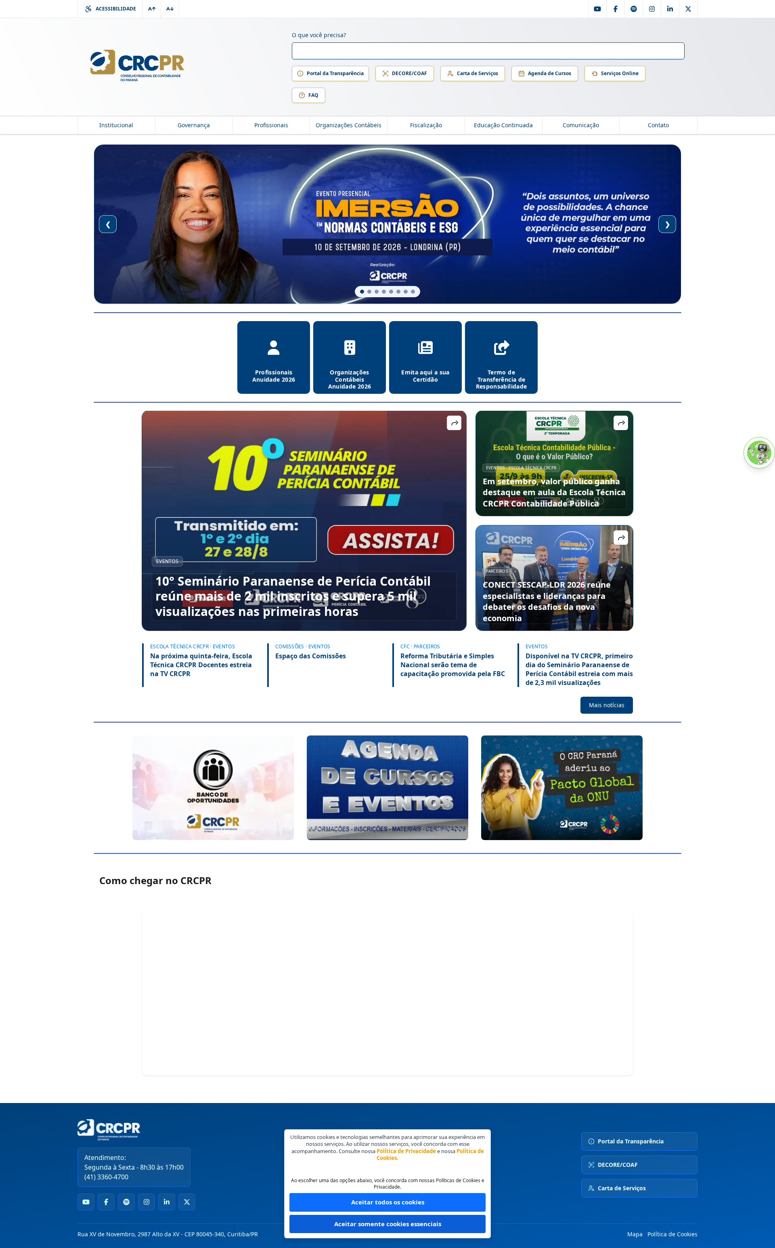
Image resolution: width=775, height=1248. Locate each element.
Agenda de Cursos (549, 73)
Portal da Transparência (335, 73)
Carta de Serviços (477, 73)
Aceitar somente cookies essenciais (387, 1224)
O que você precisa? (319, 35)
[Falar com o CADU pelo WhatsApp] (759, 453)
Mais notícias (606, 705)
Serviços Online (620, 73)
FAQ (313, 95)
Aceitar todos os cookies (387, 1202)
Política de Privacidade (406, 1151)
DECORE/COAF (409, 73)
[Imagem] (213, 787)
